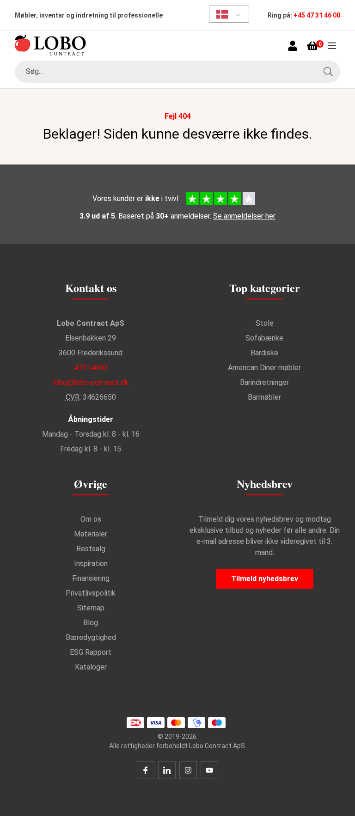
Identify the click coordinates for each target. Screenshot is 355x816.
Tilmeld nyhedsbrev (264, 578)
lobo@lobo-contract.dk (91, 382)
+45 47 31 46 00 (317, 15)
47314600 (90, 367)
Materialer (90, 534)
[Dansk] (225, 14)
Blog (90, 622)
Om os (90, 519)
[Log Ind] (292, 46)
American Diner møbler (264, 367)
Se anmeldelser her (244, 216)
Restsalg (90, 548)
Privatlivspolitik (91, 593)
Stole (265, 323)
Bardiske (264, 352)
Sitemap (90, 607)
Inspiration (91, 563)
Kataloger (91, 667)
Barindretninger (264, 382)
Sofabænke (264, 338)
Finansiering (91, 578)
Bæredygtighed (91, 637)
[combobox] (177, 72)
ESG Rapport (90, 652)
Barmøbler (264, 397)
